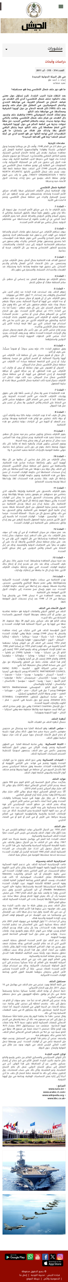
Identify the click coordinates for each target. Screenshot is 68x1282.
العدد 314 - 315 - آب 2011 (50, 70)
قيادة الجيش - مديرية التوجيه (45, 1275)
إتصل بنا (23, 1275)
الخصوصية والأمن (51, 1279)
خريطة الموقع (33, 1279)
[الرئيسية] (34, 10)
